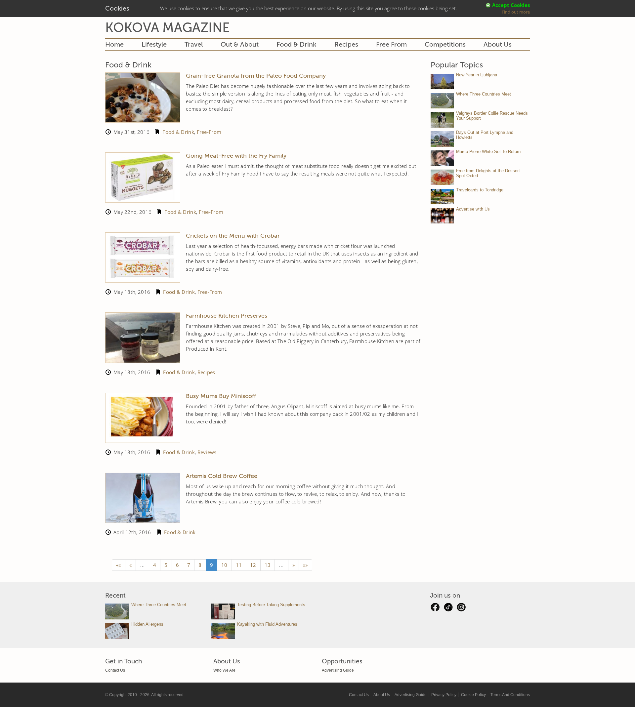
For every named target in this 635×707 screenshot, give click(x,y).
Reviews (207, 452)
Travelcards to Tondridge (479, 189)
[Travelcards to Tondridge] (442, 196)
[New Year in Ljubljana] (442, 81)
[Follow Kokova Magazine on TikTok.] (448, 608)
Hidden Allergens (147, 624)
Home (114, 44)
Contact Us (115, 670)
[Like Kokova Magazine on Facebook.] (435, 608)
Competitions (445, 44)
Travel (194, 44)
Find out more (516, 12)
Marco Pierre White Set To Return (488, 151)
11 (239, 565)
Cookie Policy (473, 694)
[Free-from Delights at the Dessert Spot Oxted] (442, 177)
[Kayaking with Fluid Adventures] (223, 631)
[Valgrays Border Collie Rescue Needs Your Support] (442, 120)
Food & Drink (296, 44)
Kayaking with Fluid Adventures (267, 624)
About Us (498, 44)
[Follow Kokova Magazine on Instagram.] (461, 608)
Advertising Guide (338, 670)
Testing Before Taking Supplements (271, 604)
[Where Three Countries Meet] (442, 100)
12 (253, 565)
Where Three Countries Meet (483, 94)
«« (118, 565)
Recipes (346, 44)
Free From (391, 44)
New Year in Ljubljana (476, 74)
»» (305, 565)
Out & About (240, 44)
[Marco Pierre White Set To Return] (442, 158)
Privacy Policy (443, 694)
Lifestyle (154, 44)
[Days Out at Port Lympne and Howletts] (442, 139)
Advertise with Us (473, 209)
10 (224, 565)
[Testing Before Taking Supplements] (223, 611)
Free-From (209, 132)
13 (268, 565)
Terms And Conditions (510, 694)
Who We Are (224, 670)
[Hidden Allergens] (117, 631)
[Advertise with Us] (442, 215)
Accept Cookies (511, 5)
